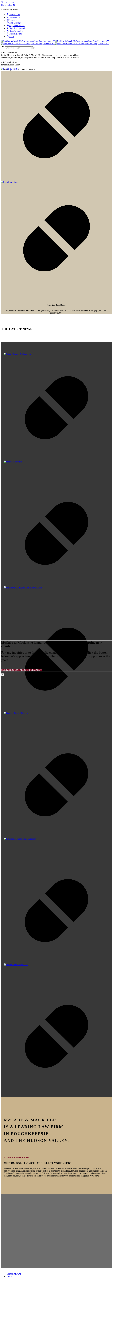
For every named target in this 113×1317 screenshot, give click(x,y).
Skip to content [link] (7, 2)
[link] (8, 5)
